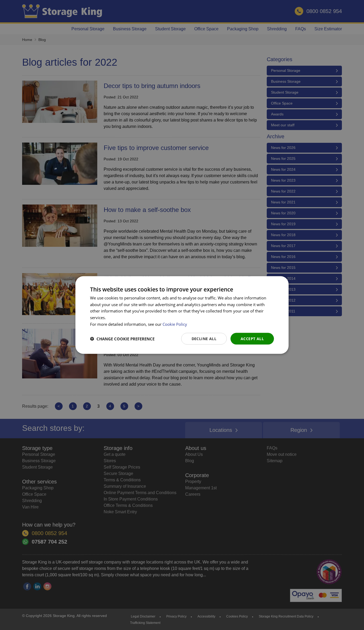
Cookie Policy (175, 324)
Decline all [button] (204, 338)
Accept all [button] (252, 338)
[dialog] (182, 315)
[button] (122, 338)
